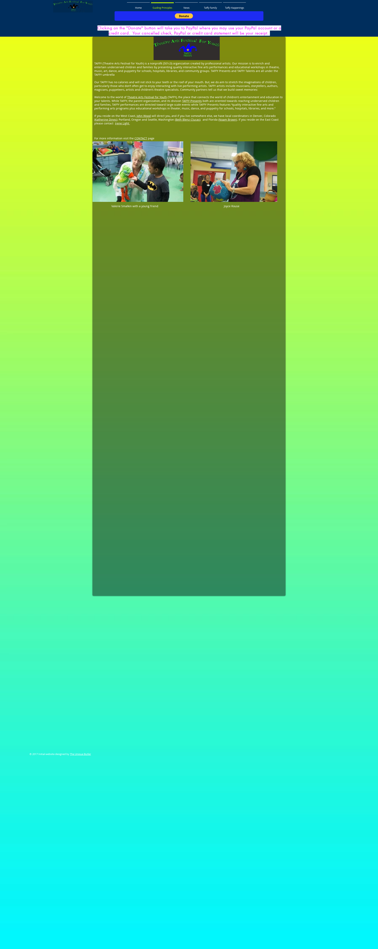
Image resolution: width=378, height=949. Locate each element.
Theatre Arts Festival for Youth (147, 97)
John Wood (144, 116)
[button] (184, 16)
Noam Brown (227, 119)
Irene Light (122, 123)
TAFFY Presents (192, 101)
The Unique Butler (80, 754)
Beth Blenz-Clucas (187, 119)
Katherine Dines (105, 119)
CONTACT (140, 138)
